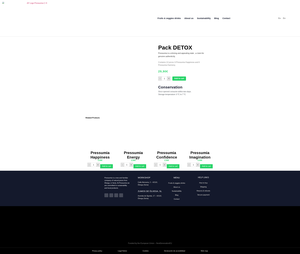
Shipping (203, 187)
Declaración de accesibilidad (174, 251)
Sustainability (204, 18)
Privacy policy (97, 251)
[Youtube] (121, 195)
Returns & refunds (203, 191)
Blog (216, 18)
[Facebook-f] (106, 195)
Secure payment (203, 195)
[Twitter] (111, 195)
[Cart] (265, 18)
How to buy (203, 183)
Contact (226, 18)
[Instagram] (116, 195)
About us (188, 18)
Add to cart (179, 78)
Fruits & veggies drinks (169, 18)
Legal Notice (122, 251)
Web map (204, 251)
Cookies (146, 251)
